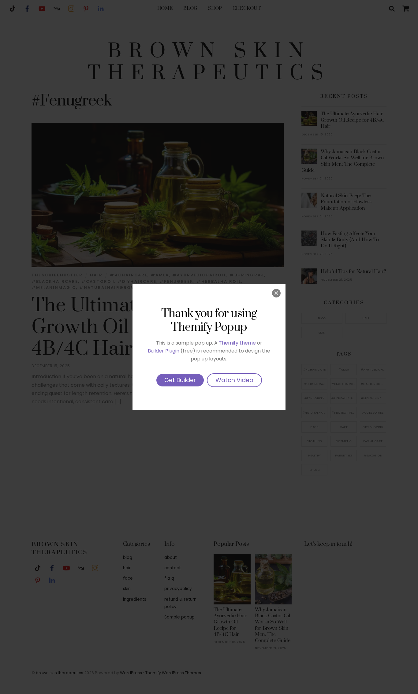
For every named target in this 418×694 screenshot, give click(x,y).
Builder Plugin (163, 350)
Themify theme (237, 342)
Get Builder (180, 380)
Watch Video (234, 380)
